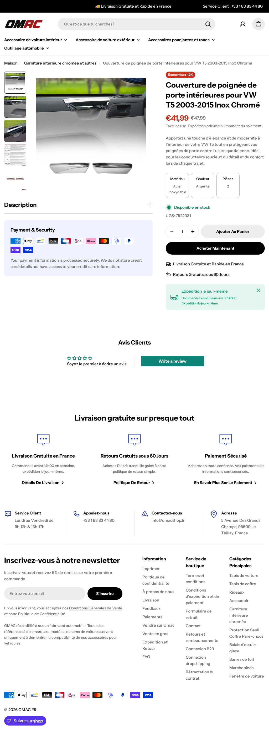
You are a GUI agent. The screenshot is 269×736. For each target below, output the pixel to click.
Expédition (197, 126)
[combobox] (136, 24)
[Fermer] (258, 290)
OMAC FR (27, 709)
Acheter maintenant (215, 248)
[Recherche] (208, 24)
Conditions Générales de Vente (95, 608)
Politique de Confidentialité (41, 613)
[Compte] (243, 24)
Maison (11, 63)
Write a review (172, 361)
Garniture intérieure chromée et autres (60, 63)
